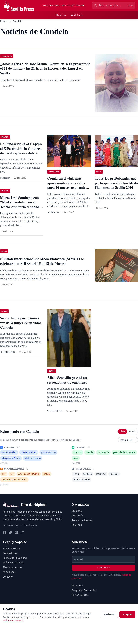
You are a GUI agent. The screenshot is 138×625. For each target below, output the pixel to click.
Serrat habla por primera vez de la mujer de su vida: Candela (20, 322)
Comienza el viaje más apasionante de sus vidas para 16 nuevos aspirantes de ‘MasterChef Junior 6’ (67, 185)
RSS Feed (77, 524)
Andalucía (76, 15)
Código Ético (10, 553)
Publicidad (78, 585)
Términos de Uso (12, 567)
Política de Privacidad (15, 557)
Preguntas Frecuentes (84, 590)
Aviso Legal (9, 571)
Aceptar (127, 614)
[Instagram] (16, 532)
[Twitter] (10, 532)
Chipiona (61, 15)
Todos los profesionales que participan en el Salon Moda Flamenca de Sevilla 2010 (116, 182)
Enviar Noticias (80, 594)
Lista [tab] (122, 431)
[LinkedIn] (22, 532)
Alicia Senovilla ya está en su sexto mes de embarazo (67, 380)
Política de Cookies (13, 562)
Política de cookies (13, 620)
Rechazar (109, 614)
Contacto (8, 576)
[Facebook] (4, 532)
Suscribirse (103, 567)
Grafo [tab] (132, 431)
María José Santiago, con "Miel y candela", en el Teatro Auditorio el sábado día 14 (20, 204)
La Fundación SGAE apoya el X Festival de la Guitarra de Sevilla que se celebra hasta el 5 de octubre (21, 150)
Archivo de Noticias (82, 520)
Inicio (3, 21)
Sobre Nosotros (11, 548)
